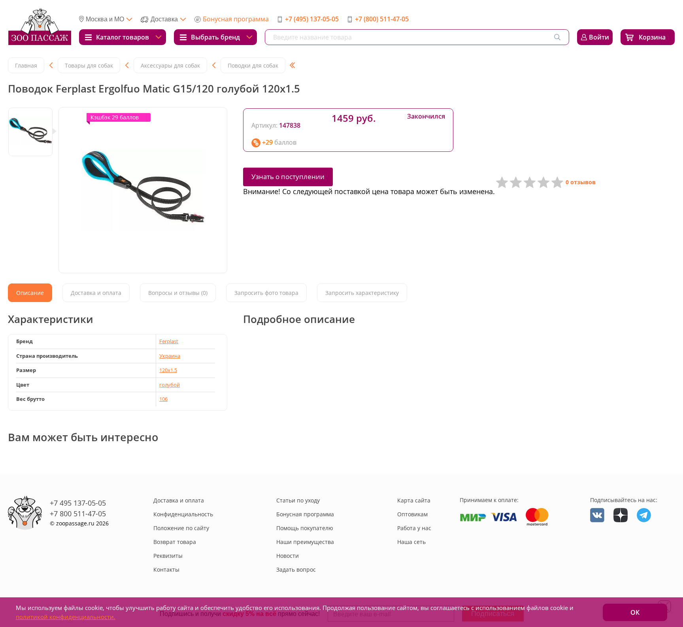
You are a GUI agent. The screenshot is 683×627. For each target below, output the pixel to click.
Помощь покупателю (304, 528)
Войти (599, 37)
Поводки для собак (253, 65)
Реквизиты (168, 555)
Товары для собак (89, 65)
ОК (635, 612)
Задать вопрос (296, 569)
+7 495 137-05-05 (78, 503)
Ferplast (168, 341)
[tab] (30, 292)
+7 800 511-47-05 (78, 513)
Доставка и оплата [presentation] (96, 293)
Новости (287, 555)
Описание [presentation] (30, 293)
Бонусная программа (236, 19)
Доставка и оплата (178, 500)
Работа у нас (414, 528)
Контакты (166, 569)
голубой (169, 384)
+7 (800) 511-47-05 (382, 19)
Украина (169, 355)
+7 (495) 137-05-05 (312, 19)
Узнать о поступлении (288, 176)
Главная (26, 65)
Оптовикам (412, 514)
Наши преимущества (305, 542)
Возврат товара (174, 542)
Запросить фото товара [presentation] (266, 293)
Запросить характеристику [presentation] (362, 293)
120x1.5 (168, 370)
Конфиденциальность (183, 514)
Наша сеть (411, 542)
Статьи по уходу (298, 500)
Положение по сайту (181, 528)
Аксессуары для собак (170, 65)
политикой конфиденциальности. (65, 617)
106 (163, 398)
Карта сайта (413, 500)
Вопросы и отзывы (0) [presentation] (178, 293)
